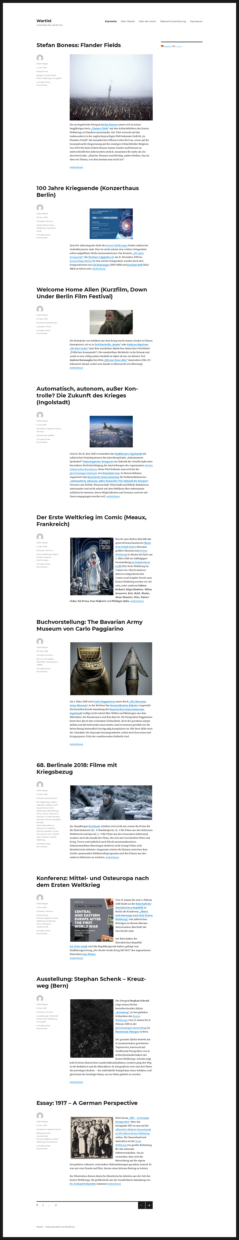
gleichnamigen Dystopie (83, 473)
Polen (39, 924)
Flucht (45, 814)
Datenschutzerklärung (173, 21)
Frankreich (51, 228)
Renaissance (52, 662)
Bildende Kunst (43, 1133)
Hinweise (41, 221)
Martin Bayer (42, 64)
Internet (40, 816)
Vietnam (45, 837)
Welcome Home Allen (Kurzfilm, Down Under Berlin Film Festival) (92, 293)
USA (38, 837)
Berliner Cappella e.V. (101, 257)
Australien (41, 326)
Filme (48, 326)
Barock (40, 659)
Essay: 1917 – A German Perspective (87, 1102)
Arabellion (41, 805)
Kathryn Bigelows (137, 344)
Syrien (56, 831)
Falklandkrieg (52, 811)
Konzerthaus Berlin (81, 261)
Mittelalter (41, 662)
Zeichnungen (43, 560)
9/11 (38, 802)
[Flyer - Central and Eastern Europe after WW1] (92, 920)
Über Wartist (128, 21)
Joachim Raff (134, 264)
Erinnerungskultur (44, 918)
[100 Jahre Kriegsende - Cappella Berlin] (111, 224)
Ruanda (40, 831)
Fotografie (56, 78)
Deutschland (50, 75)
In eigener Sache (53, 428)
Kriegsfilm (56, 819)
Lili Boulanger (101, 264)
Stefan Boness (109, 124)
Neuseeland (51, 1142)
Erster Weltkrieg (44, 78)
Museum (47, 557)
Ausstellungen (43, 1016)
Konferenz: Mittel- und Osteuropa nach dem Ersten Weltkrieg (93, 881)
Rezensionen (42, 71)
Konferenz (51, 921)
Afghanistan (45, 802)
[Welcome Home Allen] (111, 322)
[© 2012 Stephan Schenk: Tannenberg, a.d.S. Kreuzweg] (92, 1028)
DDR (55, 805)
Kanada (55, 816)
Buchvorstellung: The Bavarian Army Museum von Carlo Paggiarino (90, 625)
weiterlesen (76, 167)
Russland (48, 831)
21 (56, 1205)
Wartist (44, 20)
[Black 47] (111, 802)
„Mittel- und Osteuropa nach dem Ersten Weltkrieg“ (134, 915)
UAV (50, 834)
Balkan (49, 805)
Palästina (51, 828)
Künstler (40, 822)
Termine (49, 221)
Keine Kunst (42, 435)
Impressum (196, 21)
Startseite (111, 21)
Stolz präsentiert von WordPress (60, 1227)
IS (45, 816)
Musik (39, 231)
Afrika (54, 802)
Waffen (51, 435)
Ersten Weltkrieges (117, 245)
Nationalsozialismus (45, 825)
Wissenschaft (42, 927)
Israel (49, 816)
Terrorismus (42, 834)
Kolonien (41, 819)
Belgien (40, 75)
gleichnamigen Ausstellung (130, 1027)
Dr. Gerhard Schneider (83, 1183)
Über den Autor (147, 21)
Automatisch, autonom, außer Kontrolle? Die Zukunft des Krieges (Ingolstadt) (87, 395)
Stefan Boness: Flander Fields (79, 45)
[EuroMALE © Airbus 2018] (111, 431)
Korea (48, 819)
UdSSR (55, 834)
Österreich (41, 828)
